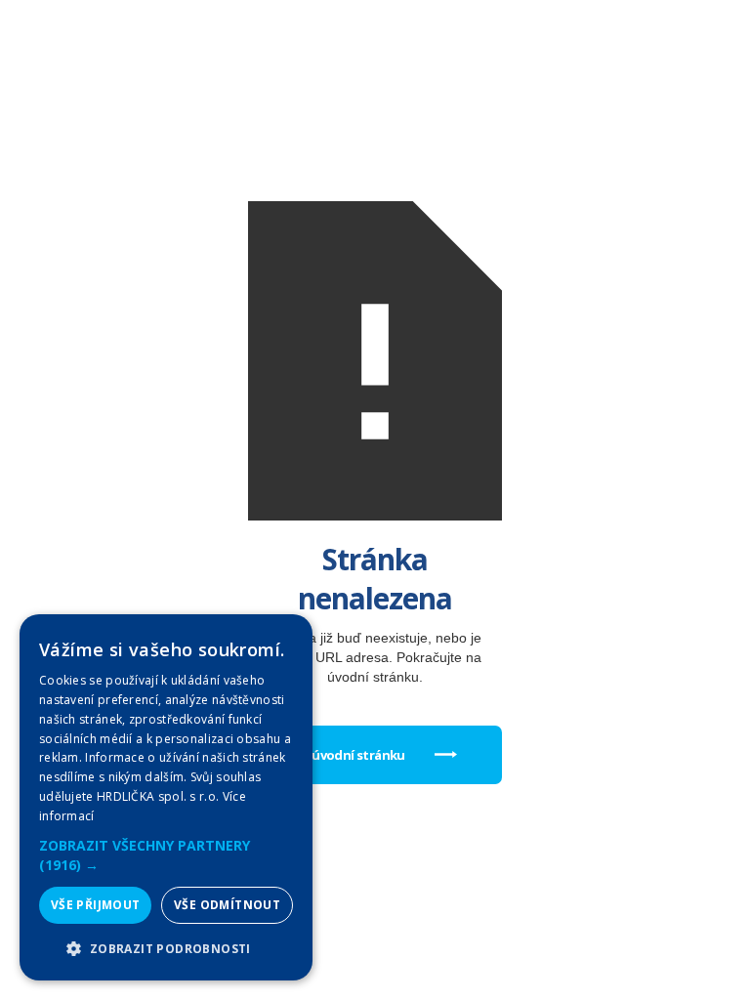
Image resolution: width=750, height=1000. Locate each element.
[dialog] (166, 797)
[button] (166, 855)
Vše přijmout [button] (96, 904)
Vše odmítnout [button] (227, 904)
